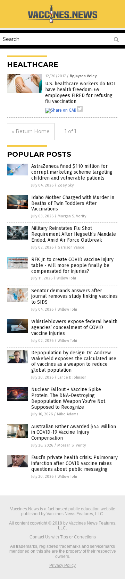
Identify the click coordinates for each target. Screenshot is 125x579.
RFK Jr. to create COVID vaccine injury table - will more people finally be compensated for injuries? (72, 265)
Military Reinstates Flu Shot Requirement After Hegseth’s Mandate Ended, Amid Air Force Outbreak (73, 234)
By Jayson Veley (83, 76)
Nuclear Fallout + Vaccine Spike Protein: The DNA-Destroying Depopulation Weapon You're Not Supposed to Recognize (68, 398)
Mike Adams (67, 414)
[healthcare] (62, 22)
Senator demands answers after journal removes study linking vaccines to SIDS (74, 296)
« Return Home (31, 131)
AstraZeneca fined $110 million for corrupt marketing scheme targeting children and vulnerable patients (71, 172)
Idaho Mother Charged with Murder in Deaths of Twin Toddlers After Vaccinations (72, 203)
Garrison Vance (71, 247)
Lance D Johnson (72, 377)
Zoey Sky (66, 185)
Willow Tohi (66, 278)
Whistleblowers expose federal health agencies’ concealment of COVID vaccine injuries (74, 327)
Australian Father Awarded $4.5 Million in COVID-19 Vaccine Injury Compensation (73, 432)
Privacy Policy (62, 565)
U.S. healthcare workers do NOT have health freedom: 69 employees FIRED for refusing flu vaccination (80, 92)
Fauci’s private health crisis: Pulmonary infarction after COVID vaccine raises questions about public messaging (74, 463)
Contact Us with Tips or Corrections (63, 537)
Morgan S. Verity (72, 216)
